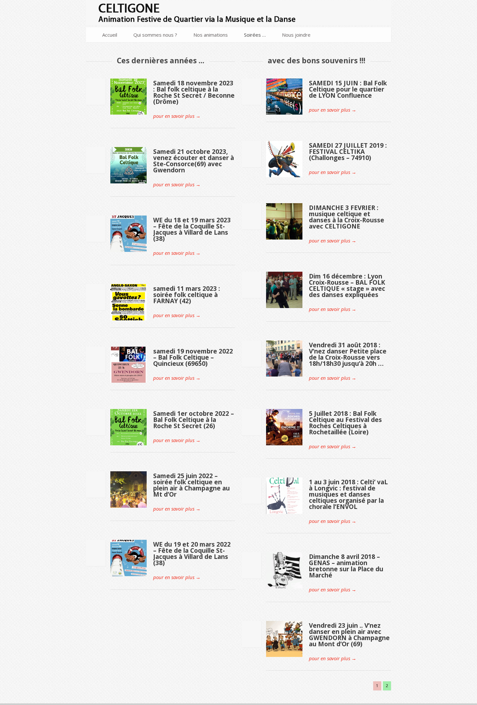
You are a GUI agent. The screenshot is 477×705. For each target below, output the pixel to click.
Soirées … (255, 34)
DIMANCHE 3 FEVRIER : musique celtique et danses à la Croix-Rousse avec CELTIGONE (346, 217)
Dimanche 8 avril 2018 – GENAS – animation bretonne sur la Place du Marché (346, 565)
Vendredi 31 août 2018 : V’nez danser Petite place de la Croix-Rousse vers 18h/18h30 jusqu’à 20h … (347, 354)
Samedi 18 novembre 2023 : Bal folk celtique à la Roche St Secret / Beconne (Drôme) (194, 92)
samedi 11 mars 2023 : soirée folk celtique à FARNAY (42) (186, 294)
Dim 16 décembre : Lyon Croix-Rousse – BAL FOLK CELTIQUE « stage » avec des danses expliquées (347, 285)
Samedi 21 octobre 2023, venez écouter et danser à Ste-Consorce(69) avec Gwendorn (193, 160)
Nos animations (210, 34)
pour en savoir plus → (177, 116)
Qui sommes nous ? (155, 34)
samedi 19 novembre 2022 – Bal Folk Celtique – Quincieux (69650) (193, 357)
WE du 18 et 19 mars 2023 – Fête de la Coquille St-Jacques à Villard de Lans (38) (192, 229)
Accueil (109, 34)
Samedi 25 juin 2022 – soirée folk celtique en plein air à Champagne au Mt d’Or (191, 485)
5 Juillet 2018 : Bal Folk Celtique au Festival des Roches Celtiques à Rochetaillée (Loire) (345, 422)
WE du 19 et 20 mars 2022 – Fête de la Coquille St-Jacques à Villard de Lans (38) (192, 553)
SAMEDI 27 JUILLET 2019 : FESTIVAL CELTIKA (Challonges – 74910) (348, 151)
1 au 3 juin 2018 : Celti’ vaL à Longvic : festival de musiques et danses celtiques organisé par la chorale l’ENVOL (348, 494)
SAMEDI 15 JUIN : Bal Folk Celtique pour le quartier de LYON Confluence (348, 89)
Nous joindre (296, 34)
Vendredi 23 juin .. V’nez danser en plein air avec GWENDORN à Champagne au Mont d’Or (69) (349, 634)
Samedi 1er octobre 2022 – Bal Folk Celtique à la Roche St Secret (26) (193, 419)
